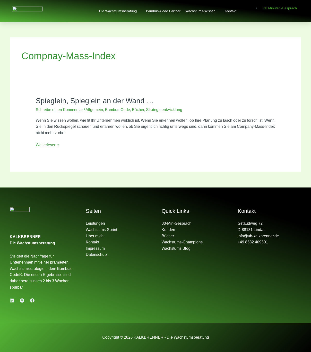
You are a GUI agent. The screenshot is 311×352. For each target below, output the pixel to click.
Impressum (95, 248)
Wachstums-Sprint (101, 230)
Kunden (168, 230)
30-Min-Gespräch (176, 223)
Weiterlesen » (48, 144)
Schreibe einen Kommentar (59, 110)
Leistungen (95, 223)
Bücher (138, 110)
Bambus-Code (117, 110)
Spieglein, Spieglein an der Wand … (95, 101)
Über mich (95, 236)
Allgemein (94, 110)
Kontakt (230, 11)
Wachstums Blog (176, 248)
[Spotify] (22, 300)
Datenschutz (96, 254)
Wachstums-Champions (182, 242)
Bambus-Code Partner (163, 11)
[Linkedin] (12, 300)
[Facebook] (32, 300)
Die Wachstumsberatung (118, 11)
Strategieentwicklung (164, 110)
